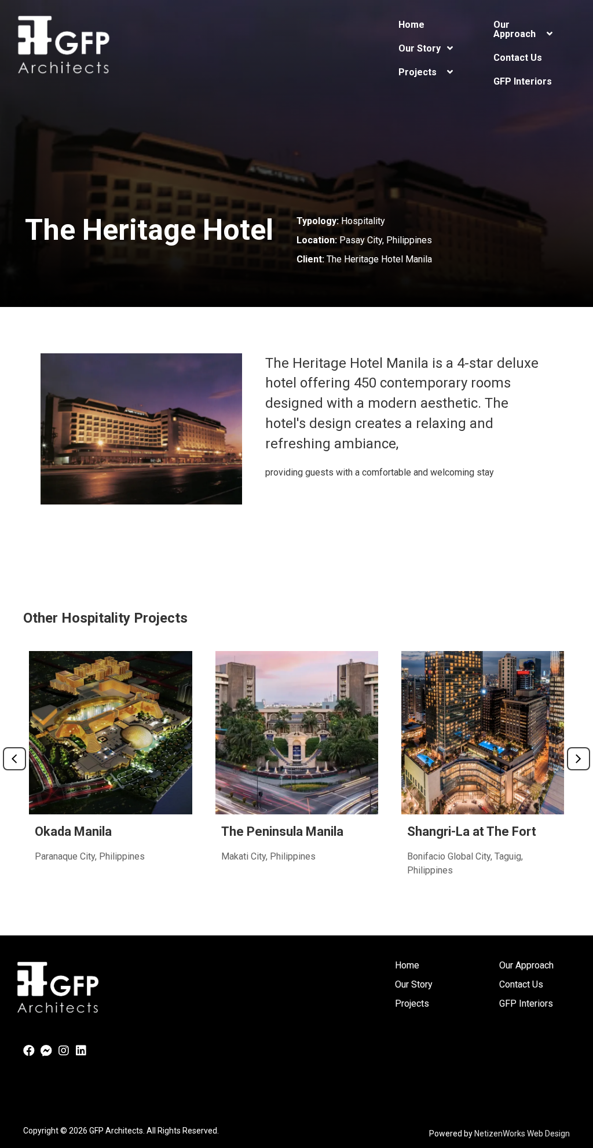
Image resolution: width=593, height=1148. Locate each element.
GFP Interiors (526, 1003)
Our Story (414, 984)
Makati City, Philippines (268, 856)
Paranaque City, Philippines (90, 856)
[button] (29, 1050)
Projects (412, 1003)
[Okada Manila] (110, 772)
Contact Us (521, 984)
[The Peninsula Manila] (297, 772)
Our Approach (526, 965)
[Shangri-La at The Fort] (483, 772)
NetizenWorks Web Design (522, 1133)
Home (407, 965)
